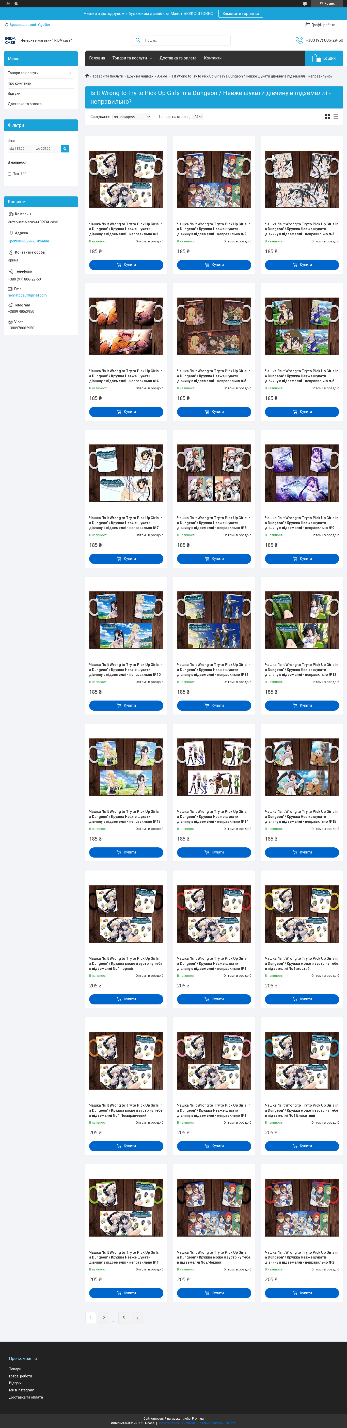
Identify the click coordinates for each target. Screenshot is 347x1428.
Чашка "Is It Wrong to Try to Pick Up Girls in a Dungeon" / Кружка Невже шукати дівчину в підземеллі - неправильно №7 (126, 523)
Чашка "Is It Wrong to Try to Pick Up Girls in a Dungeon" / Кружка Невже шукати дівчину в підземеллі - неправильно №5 (213, 376)
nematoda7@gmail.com (27, 295)
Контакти (213, 58)
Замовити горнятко (241, 13)
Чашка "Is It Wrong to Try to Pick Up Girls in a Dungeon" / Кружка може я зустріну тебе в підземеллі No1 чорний (126, 963)
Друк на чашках (140, 76)
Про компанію (19, 83)
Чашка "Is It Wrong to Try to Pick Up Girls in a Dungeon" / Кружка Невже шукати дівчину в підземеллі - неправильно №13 (126, 817)
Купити (130, 265)
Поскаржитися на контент (176, 1423)
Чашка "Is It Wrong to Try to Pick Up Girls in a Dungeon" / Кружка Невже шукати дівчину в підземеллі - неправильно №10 (126, 670)
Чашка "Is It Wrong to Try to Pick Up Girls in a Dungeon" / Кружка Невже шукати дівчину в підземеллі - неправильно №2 (213, 229)
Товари (15, 1369)
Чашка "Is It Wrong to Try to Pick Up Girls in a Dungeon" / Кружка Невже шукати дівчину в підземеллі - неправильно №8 (213, 523)
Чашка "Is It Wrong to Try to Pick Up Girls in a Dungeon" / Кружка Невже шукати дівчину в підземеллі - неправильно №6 (301, 376)
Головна (97, 58)
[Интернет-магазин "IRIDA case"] (10, 40)
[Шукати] (137, 40)
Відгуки (14, 93)
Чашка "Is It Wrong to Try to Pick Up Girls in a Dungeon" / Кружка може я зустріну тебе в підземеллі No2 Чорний (213, 1257)
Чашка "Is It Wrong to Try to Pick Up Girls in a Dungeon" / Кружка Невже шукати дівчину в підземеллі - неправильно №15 (301, 817)
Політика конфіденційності (216, 1423)
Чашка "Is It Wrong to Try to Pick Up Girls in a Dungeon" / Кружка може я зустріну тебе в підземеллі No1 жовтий (301, 963)
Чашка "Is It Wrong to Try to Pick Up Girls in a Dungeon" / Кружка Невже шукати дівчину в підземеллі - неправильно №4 (126, 376)
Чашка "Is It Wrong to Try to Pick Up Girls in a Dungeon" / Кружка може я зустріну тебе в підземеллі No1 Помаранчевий (126, 1110)
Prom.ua (198, 1418)
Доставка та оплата (178, 58)
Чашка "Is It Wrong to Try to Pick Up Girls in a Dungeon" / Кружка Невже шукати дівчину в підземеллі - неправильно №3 (301, 229)
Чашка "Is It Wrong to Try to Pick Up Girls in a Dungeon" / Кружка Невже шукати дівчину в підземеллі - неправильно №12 (301, 670)
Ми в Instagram (21, 1390)
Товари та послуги (130, 58)
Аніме (162, 76)
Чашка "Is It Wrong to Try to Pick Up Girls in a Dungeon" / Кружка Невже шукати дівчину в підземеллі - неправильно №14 (213, 817)
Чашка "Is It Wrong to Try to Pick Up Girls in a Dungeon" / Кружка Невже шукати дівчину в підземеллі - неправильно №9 (301, 523)
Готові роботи (20, 1376)
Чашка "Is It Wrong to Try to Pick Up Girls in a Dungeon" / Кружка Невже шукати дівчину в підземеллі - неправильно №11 (213, 670)
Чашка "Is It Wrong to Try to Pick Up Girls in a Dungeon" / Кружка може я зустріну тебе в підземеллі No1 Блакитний (301, 1110)
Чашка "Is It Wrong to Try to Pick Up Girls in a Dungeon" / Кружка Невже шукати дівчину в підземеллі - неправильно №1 (126, 229)
